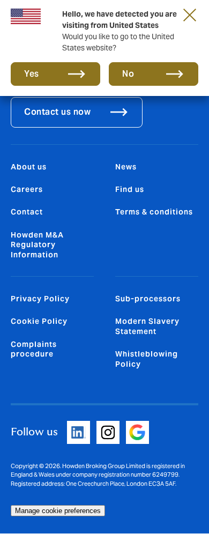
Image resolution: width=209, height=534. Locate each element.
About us (29, 167)
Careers (27, 189)
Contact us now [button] (57, 111)
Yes (31, 73)
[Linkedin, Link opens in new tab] (78, 432)
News (126, 167)
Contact (27, 212)
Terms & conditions (154, 212)
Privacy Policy (40, 298)
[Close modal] (190, 14)
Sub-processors (148, 298)
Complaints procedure (34, 349)
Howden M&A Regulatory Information (37, 244)
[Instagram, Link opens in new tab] (108, 432)
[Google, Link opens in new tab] (137, 432)
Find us (129, 189)
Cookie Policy (39, 321)
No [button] (128, 73)
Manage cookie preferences (58, 511)
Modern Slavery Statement (147, 326)
